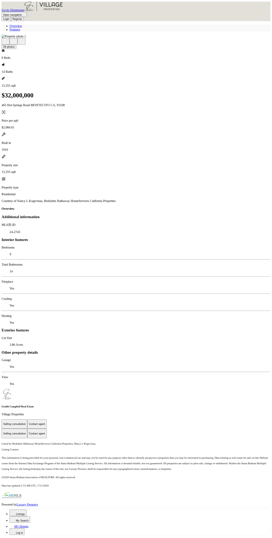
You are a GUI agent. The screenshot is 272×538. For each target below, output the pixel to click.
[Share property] (21, 41)
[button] (136, 36)
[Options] (6, 41)
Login (6, 18)
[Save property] (14, 41)
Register (17, 18)
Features (15, 29)
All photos (9, 46)
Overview (16, 26)
